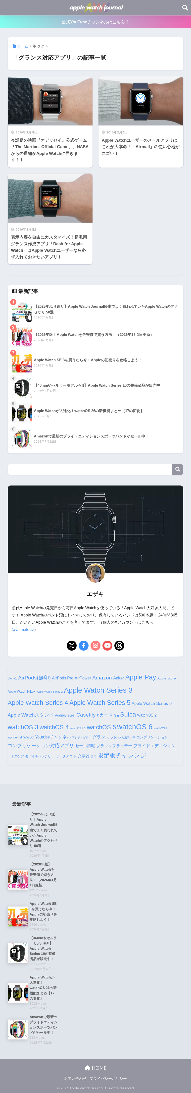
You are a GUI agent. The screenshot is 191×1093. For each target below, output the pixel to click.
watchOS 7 (160, 728)
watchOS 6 (134, 727)
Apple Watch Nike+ (22, 691)
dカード (105, 715)
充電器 (84, 756)
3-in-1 (12, 678)
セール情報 (85, 746)
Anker (118, 678)
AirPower (83, 678)
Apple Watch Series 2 (50, 691)
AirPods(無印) (34, 678)
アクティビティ (81, 737)
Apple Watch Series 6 (152, 703)
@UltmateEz (23, 629)
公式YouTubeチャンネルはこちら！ (95, 22)
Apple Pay (140, 677)
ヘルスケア (16, 756)
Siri (116, 715)
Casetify (86, 715)
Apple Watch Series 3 (98, 690)
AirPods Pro (62, 678)
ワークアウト (65, 756)
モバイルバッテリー (39, 756)
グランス (101, 737)
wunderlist (15, 737)
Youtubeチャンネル (53, 737)
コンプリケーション (152, 737)
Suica (128, 714)
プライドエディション (154, 745)
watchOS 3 (23, 727)
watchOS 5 (101, 727)
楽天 (93, 756)
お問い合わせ (75, 1079)
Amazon (102, 677)
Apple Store (166, 678)
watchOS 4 (54, 727)
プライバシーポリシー (108, 1079)
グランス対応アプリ (123, 737)
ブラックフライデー (114, 746)
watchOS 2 (147, 715)
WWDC (28, 737)
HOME (98, 1068)
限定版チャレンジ (121, 755)
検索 (177, 469)
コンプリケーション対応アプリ (41, 745)
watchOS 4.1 (78, 728)
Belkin (71, 715)
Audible (61, 715)
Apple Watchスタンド (31, 715)
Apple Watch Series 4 (38, 702)
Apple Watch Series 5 (99, 702)
